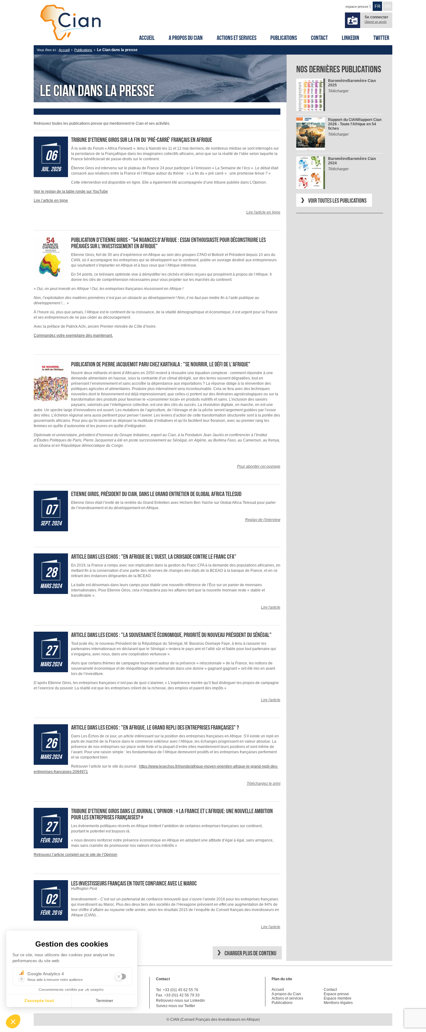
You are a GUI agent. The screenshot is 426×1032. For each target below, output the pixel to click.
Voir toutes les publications (337, 200)
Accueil (147, 37)
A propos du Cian (186, 37)
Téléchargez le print (263, 783)
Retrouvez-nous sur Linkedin (180, 1000)
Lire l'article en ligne (263, 212)
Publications (283, 37)
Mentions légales (338, 1003)
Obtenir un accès (376, 21)
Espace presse (336, 994)
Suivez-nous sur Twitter (175, 1006)
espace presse (357, 6)
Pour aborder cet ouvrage (258, 466)
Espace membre (337, 998)
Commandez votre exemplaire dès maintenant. (73, 335)
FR (377, 6)
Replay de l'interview (262, 520)
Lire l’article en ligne (51, 200)
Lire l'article (270, 607)
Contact (319, 37)
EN (388, 6)
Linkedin (350, 37)
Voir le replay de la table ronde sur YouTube (71, 191)
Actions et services (236, 37)
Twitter (381, 37)
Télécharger (338, 91)
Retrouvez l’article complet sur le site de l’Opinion (75, 854)
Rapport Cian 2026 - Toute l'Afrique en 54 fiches (354, 124)
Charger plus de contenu (250, 953)
